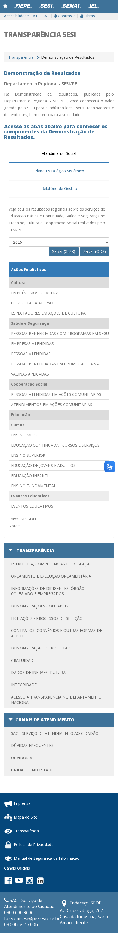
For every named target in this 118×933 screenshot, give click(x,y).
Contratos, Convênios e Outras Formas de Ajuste (56, 633)
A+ (35, 15)
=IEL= (93, 6)
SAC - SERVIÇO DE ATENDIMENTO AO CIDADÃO (55, 733)
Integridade (24, 684)
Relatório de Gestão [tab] (59, 188)
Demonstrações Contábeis (39, 606)
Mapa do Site (25, 816)
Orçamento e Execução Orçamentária (51, 576)
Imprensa (22, 803)
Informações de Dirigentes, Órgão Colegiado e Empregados (48, 591)
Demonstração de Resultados (43, 648)
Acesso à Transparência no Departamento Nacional (56, 699)
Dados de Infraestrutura (38, 672)
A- (46, 15)
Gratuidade (23, 660)
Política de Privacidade (34, 844)
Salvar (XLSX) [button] (63, 251)
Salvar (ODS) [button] (94, 251)
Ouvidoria (21, 757)
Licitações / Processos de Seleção (47, 618)
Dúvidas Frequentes (32, 745)
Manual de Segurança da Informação (47, 858)
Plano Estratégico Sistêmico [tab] (59, 170)
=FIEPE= (23, 6)
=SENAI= (71, 6)
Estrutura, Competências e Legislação (51, 564)
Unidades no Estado (32, 769)
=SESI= (46, 6)
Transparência (20, 57)
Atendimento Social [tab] (59, 153)
